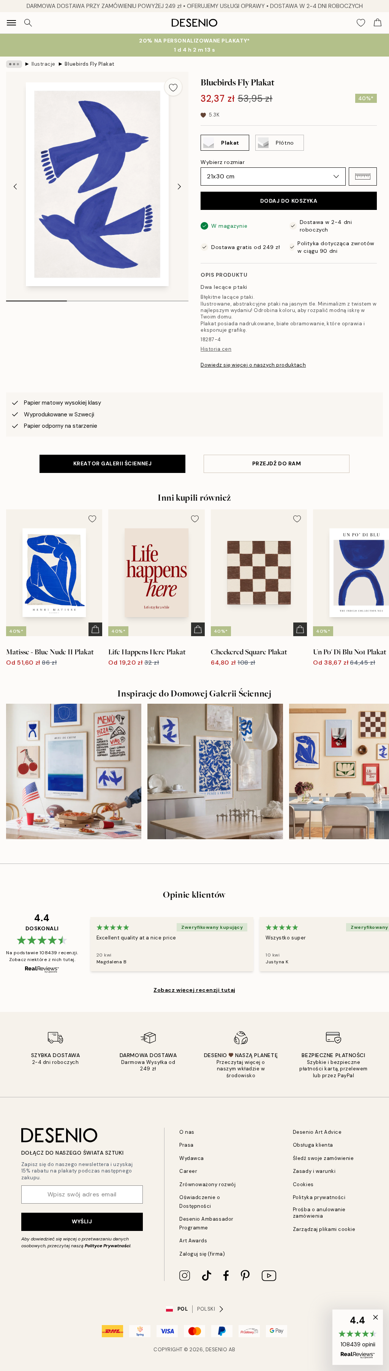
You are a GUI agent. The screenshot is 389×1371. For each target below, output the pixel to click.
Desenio (217, 1349)
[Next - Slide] (179, 187)
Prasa (186, 1145)
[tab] (36, 298)
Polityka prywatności (319, 1197)
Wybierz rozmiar (223, 162)
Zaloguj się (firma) (202, 1254)
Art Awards (193, 1240)
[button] (363, 176)
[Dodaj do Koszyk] (95, 629)
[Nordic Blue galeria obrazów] (215, 771)
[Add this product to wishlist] (173, 87)
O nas (186, 1132)
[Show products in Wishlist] (361, 23)
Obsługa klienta (313, 1145)
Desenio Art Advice (317, 1132)
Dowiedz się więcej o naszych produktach (253, 365)
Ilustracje (43, 64)
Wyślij (82, 1221)
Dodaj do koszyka (289, 200)
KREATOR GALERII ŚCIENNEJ (112, 463)
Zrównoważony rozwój (207, 1184)
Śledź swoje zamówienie (323, 1158)
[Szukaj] (28, 23)
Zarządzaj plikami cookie (324, 1229)
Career (188, 1171)
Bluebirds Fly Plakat (89, 64)
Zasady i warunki (314, 1171)
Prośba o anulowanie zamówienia (319, 1212)
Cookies (303, 1184)
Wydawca (191, 1158)
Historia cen (216, 349)
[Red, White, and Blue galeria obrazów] (73, 771)
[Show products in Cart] (377, 23)
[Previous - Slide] (15, 187)
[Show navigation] (11, 23)
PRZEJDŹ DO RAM (276, 463)
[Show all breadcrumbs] (14, 64)
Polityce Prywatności (107, 1246)
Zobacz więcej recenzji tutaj (194, 989)
